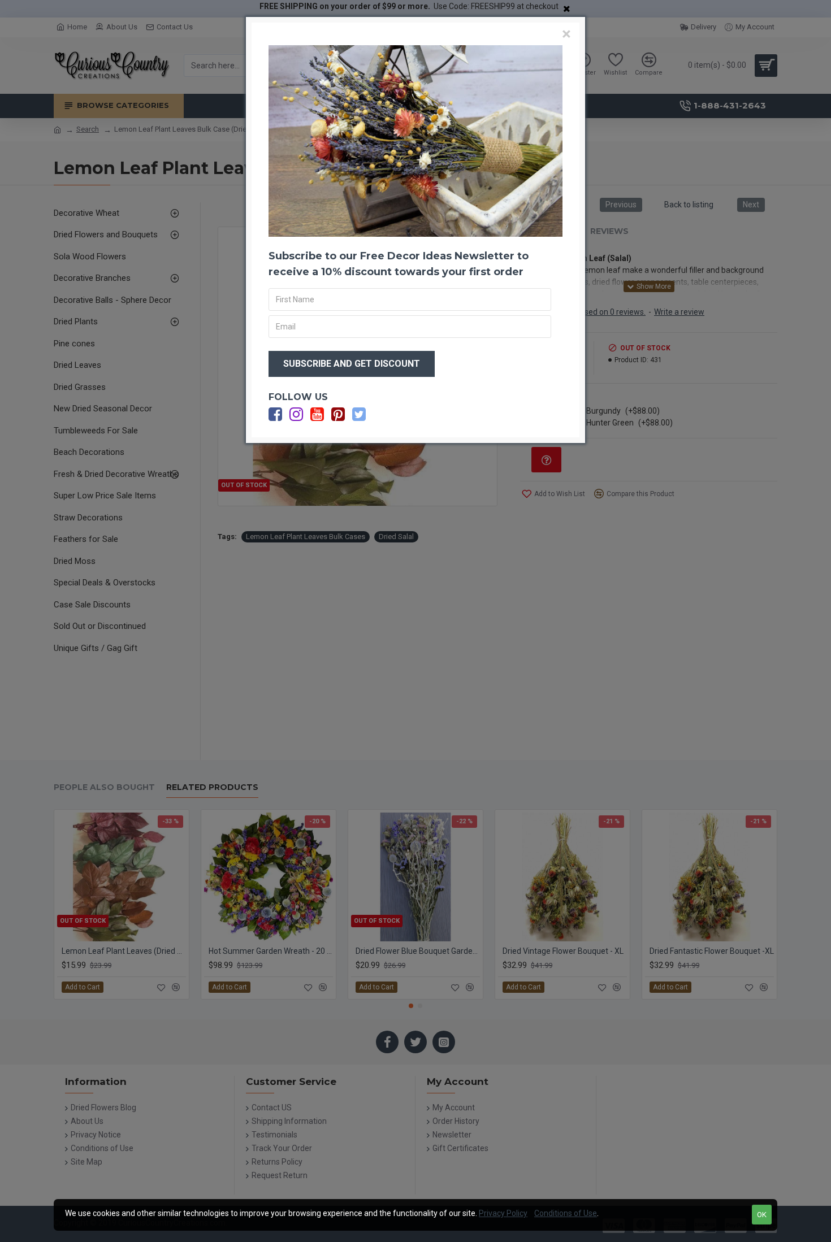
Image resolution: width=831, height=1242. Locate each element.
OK (762, 1214)
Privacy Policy (503, 1213)
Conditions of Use (565, 1213)
